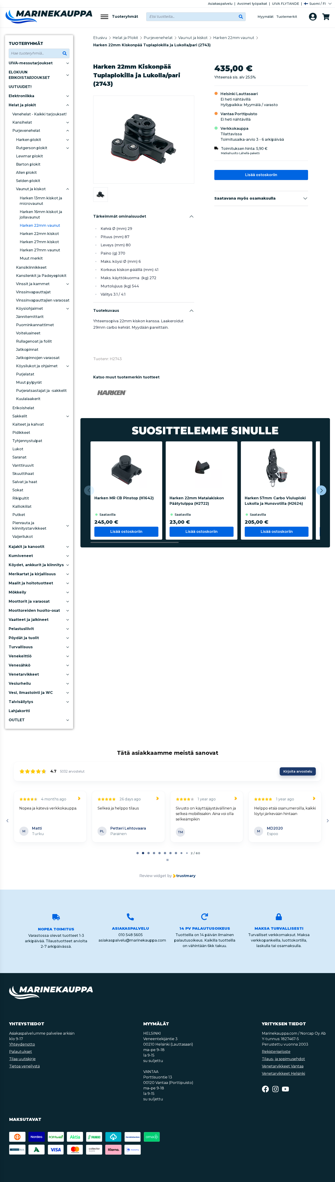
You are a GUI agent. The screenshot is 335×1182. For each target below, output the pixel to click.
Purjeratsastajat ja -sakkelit (41, 390)
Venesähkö (19, 665)
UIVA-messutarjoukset (31, 63)
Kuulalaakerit (28, 399)
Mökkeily (17, 592)
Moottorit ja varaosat (29, 601)
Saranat (19, 457)
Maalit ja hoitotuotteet (31, 583)
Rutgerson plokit (31, 148)
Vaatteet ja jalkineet (28, 619)
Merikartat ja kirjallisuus (32, 574)
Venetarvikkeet (24, 674)
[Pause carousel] (167, 860)
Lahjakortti (19, 711)
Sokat (17, 490)
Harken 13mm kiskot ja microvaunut (41, 201)
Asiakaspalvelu (220, 4)
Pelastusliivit (21, 629)
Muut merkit (31, 258)
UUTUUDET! (20, 87)
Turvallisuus (21, 647)
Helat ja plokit (22, 105)
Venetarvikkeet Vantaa (282, 1066)
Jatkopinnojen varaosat (38, 358)
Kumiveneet (21, 556)
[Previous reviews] (7, 821)
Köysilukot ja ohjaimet (37, 366)
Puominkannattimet (35, 325)
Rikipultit (20, 498)
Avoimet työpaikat (252, 4)
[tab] (137, 853)
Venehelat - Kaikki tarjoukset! (39, 114)
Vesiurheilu (20, 683)
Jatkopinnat (27, 349)
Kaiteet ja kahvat (28, 424)
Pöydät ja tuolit (24, 638)
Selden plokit (28, 181)
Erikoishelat (23, 408)
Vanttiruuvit (23, 465)
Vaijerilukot (22, 536)
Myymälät (266, 17)
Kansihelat (22, 122)
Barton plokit (28, 164)
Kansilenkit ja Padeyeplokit (41, 275)
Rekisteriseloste (276, 1051)
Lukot (17, 449)
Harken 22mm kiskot (39, 234)
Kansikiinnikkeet (31, 267)
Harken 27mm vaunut (40, 250)
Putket (18, 515)
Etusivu (100, 38)
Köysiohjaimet (29, 308)
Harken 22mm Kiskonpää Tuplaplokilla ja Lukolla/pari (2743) (152, 45)
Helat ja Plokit (125, 38)
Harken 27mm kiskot (39, 242)
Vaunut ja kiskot (31, 189)
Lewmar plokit (29, 156)
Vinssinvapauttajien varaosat (42, 300)
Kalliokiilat (22, 506)
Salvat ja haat (24, 482)
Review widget (152, 876)
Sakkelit (19, 416)
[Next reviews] (327, 821)
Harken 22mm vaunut (40, 225)
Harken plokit (28, 140)
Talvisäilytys (21, 702)
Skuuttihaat (23, 473)
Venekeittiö (20, 656)
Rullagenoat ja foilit (34, 341)
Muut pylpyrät (29, 382)
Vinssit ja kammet (33, 284)
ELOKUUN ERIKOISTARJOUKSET (29, 75)
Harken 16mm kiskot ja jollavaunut (41, 214)
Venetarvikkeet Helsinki (283, 1073)
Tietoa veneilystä (24, 1066)
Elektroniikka (21, 96)
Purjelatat (25, 374)
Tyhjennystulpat (27, 441)
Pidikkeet (21, 432)
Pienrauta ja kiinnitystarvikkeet (29, 526)
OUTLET (17, 720)
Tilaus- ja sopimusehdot (283, 1059)
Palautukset (20, 1051)
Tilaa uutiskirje (22, 1059)
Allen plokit (26, 172)
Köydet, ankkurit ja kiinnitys (36, 565)
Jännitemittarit (30, 317)
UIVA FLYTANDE (285, 4)
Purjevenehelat (26, 130)
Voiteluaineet (28, 333)
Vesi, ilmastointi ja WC (31, 692)
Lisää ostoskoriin (261, 175)
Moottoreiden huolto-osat (34, 610)
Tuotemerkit (286, 17)
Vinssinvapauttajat (33, 292)
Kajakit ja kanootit (26, 546)
